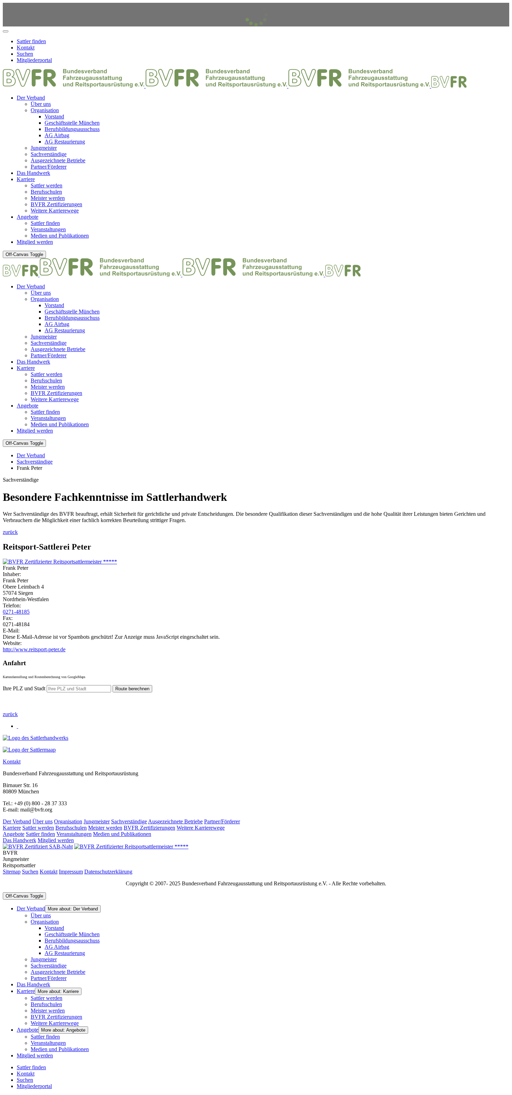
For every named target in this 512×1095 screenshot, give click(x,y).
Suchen (30, 872)
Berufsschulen (71, 828)
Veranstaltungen (74, 834)
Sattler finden (40, 834)
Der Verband (17, 821)
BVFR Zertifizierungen (149, 828)
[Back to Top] (5, 31)
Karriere (12, 828)
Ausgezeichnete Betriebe (175, 821)
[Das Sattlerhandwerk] (35, 738)
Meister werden (105, 828)
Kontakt (12, 761)
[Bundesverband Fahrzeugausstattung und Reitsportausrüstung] (235, 86)
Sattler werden (38, 828)
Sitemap (12, 872)
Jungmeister (97, 821)
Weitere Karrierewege (201, 828)
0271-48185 (16, 612)
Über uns (42, 821)
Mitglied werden (56, 840)
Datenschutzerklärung (108, 872)
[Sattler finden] (29, 750)
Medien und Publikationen (122, 834)
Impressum (71, 872)
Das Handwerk (19, 840)
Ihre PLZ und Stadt (25, 688)
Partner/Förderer (222, 821)
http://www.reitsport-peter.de (34, 649)
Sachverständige (129, 821)
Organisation (68, 821)
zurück (10, 532)
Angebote (13, 834)
